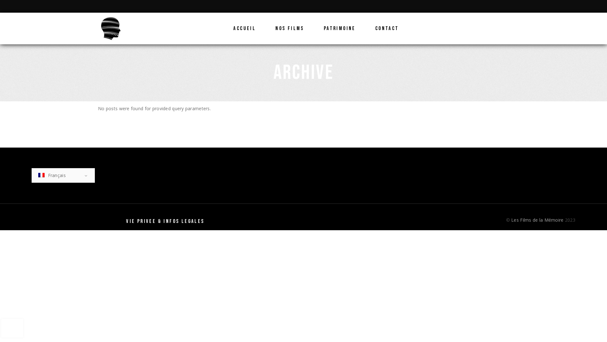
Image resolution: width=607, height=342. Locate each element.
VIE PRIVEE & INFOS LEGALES (165, 221)
